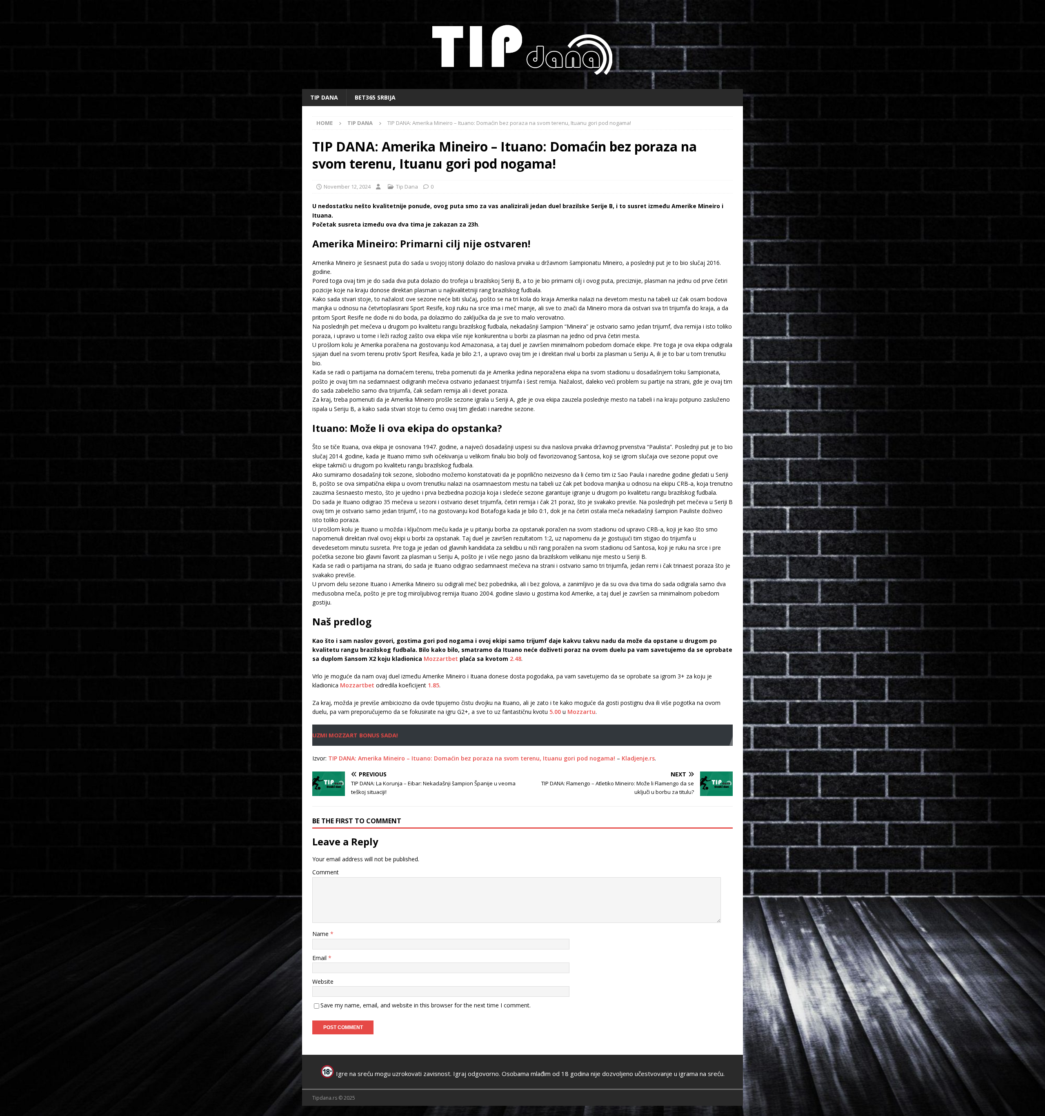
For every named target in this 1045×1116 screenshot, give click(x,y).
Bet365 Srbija (375, 97)
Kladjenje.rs (638, 758)
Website (323, 981)
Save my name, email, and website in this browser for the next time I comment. (425, 1005)
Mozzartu (581, 712)
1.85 (433, 685)
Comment (325, 872)
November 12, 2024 (347, 186)
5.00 (555, 712)
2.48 (515, 658)
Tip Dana (324, 97)
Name (321, 934)
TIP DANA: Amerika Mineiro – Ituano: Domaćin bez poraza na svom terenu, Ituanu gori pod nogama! (471, 758)
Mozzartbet (441, 658)
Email (320, 958)
